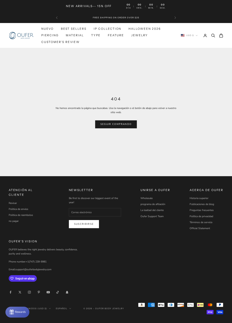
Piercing (50, 35)
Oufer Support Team (152, 216)
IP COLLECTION (107, 28)
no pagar (14, 221)
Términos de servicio (201, 222)
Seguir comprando (116, 124)
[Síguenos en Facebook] (10, 292)
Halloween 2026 (145, 28)
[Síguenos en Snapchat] (67, 292)
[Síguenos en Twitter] (20, 292)
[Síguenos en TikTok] (57, 292)
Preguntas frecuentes (202, 210)
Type (96, 35)
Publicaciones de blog (202, 204)
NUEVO (47, 28)
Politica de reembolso (21, 215)
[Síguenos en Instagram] (29, 292)
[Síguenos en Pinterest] (39, 292)
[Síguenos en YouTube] (48, 292)
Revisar (13, 203)
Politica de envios (18, 209)
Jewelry (139, 35)
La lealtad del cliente (152, 210)
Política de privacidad (201, 216)
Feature (116, 35)
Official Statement (200, 228)
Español (62, 308)
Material (75, 35)
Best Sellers (73, 28)
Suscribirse (84, 224)
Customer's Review (60, 42)
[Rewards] (17, 312)
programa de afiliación (152, 204)
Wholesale (146, 198)
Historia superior (199, 198)
